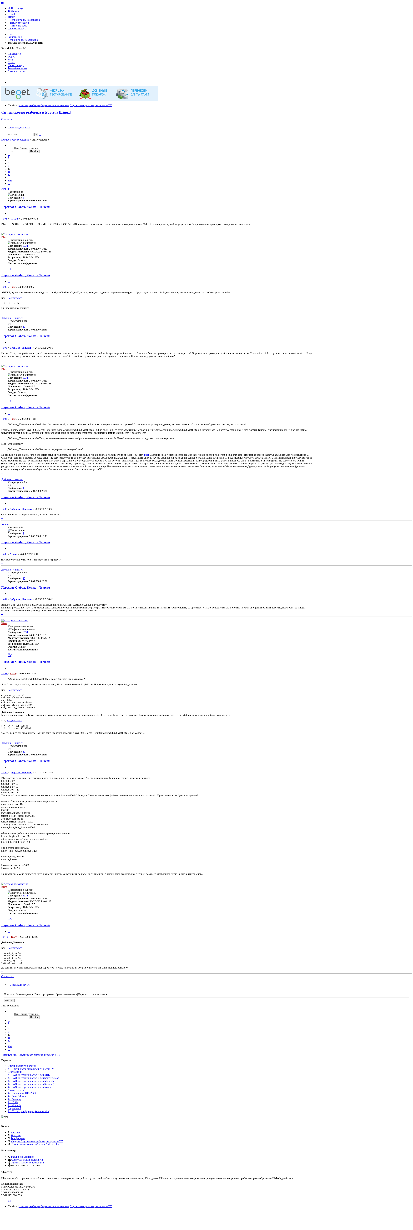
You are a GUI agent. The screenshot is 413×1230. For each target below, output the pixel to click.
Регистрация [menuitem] (15, 37)
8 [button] (8, 163)
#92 (5, 287)
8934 (25, 245)
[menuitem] (16, 8)
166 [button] (10, 180)
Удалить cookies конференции (27, 1162)
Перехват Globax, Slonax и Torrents (25, 207)
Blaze (4, 237)
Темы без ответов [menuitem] (17, 68)
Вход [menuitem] (10, 34)
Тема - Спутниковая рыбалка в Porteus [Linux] (36, 1144)
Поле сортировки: (45, 994)
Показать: (9, 994)
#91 (5, 218)
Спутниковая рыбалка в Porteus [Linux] (36, 112)
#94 (5, 419)
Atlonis (5, 524)
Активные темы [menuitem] (16, 71)
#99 (5, 772)
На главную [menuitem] (14, 53)
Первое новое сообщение (15, 139)
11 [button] (9, 171)
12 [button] (9, 174)
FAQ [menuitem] (10, 59)
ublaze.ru (15, 1132)
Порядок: (83, 994)
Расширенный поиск (22, 1156)
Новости (16, 1135)
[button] (9, 145)
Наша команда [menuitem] (16, 65)
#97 (5, 599)
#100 (6, 937)
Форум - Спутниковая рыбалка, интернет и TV (37, 1141)
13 (24, 326)
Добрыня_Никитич (12, 318)
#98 (5, 673)
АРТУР (5, 189)
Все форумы (18, 1138)
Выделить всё (14, 298)
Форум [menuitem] (11, 56)
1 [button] (8, 157)
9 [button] (8, 166)
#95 (5, 509)
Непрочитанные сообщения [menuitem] (23, 39)
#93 (5, 347)
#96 (5, 554)
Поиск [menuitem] (11, 62)
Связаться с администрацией (27, 1159)
